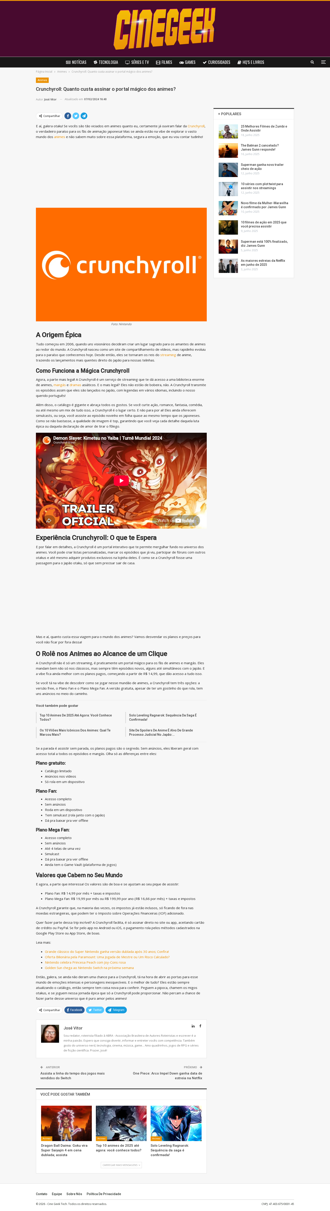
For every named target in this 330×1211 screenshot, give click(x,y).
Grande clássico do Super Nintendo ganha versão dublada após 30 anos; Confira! (107, 951)
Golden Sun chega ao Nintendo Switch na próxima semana (89, 967)
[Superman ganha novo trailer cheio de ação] (228, 170)
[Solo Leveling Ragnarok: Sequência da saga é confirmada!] (176, 1123)
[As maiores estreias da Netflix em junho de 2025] (228, 266)
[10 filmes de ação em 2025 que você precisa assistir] (228, 227)
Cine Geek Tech (57, 1204)
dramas (76, 385)
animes (60, 136)
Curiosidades (219, 62)
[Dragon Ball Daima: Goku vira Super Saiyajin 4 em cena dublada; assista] (66, 1123)
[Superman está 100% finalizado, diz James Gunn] (228, 247)
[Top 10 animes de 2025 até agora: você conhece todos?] (121, 1123)
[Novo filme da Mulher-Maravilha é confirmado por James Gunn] (228, 208)
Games (190, 62)
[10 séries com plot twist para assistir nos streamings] (228, 189)
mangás (60, 385)
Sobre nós (74, 1194)
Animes (42, 80)
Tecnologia (108, 62)
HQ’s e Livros (253, 62)
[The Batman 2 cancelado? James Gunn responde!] (228, 150)
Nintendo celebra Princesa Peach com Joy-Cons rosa (85, 962)
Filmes (167, 62)
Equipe (57, 1194)
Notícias (79, 62)
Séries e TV (140, 62)
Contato (41, 1194)
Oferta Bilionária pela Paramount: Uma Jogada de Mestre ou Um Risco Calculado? (107, 957)
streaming (168, 354)
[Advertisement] (121, 174)
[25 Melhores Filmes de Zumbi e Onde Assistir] (228, 131)
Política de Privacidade (104, 1194)
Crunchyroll (196, 126)
